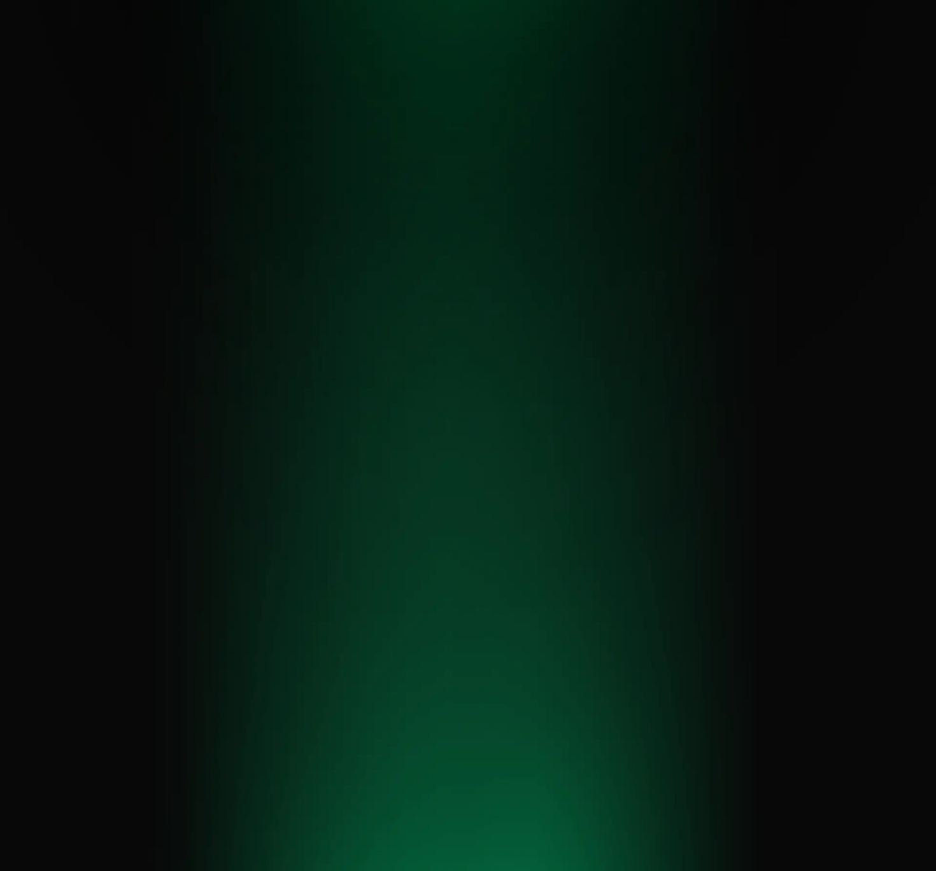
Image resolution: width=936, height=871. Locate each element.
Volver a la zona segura (468, 484)
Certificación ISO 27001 (393, 663)
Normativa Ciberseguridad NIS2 (387, 714)
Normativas (546, 51)
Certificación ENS (380, 644)
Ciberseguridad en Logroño (539, 731)
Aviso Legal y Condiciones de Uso (557, 859)
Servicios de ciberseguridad (365, 51)
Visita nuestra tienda (761, 707)
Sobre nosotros (634, 51)
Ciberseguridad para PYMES (543, 762)
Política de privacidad (347, 859)
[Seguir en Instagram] (765, 653)
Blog (695, 51)
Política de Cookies (440, 859)
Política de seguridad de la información (712, 859)
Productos (482, 51)
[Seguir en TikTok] (792, 653)
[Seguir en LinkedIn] (738, 653)
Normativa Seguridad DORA (389, 686)
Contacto (741, 51)
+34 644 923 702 (81, 746)
